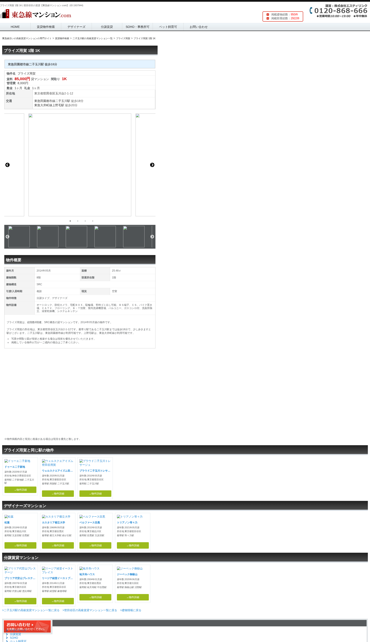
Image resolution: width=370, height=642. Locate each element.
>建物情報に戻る (130, 610)
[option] (79, 164)
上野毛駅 (58, 105)
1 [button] (70, 221)
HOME (15, 26)
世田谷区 (49, 93)
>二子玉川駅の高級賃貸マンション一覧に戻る (31, 610)
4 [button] (93, 221)
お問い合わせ (199, 26)
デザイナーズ (76, 26)
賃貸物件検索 (46, 26)
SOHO (14, 637)
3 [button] (85, 221)
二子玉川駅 (62, 101)
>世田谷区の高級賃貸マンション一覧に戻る (90, 610)
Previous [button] (7, 165)
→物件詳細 (20, 489)
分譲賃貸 (107, 26)
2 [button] (78, 221)
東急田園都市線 (44, 101)
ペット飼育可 (168, 26)
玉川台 (59, 93)
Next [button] (152, 165)
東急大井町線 (43, 105)
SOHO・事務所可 (137, 26)
